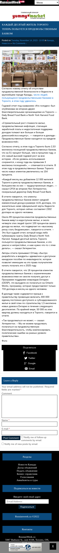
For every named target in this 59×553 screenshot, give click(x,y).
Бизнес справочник (27, 474)
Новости (6, 43)
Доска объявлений (27, 467)
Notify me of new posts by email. (21, 444)
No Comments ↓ (20, 43)
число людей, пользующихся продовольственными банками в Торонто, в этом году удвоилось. (27, 97)
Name (5, 420)
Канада (50, 40)
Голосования (27, 477)
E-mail (5, 428)
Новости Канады (27, 464)
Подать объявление (27, 470)
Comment (7, 393)
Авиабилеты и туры (27, 480)
